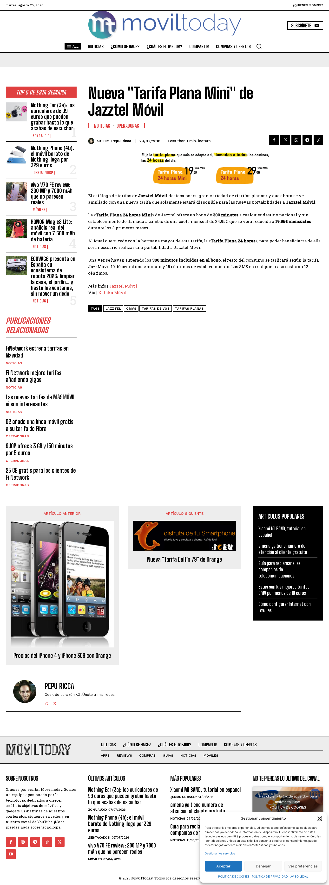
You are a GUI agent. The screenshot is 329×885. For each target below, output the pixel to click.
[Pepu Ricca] (92, 141)
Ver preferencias (303, 866)
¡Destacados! (43, 173)
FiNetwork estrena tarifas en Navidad (37, 352)
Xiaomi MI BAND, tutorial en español (205, 789)
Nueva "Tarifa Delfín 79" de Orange (184, 559)
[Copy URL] (318, 140)
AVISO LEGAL (299, 876)
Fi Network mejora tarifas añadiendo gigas (33, 376)
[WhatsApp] (296, 140)
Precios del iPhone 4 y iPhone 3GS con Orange (62, 655)
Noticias (39, 247)
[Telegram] (307, 140)
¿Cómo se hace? (183, 797)
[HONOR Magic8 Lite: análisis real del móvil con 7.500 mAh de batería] (16, 228)
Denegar (263, 866)
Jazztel (113, 308)
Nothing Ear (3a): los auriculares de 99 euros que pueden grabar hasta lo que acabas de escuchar (53, 117)
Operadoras (17, 436)
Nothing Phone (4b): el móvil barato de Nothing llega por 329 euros (52, 157)
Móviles (39, 210)
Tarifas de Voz (156, 308)
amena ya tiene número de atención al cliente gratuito (282, 549)
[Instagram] (46, 702)
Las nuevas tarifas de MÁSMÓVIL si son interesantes (40, 401)
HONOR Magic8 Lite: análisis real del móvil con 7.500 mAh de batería (53, 231)
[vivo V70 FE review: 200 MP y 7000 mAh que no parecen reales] (16, 191)
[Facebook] (274, 140)
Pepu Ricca (121, 141)
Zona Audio (41, 136)
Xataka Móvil (112, 292)
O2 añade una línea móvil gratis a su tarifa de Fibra (39, 425)
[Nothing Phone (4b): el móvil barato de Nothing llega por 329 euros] (16, 154)
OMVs (131, 308)
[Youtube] (11, 854)
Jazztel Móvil (123, 286)
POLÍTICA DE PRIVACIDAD (270, 876)
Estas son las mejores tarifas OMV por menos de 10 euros (283, 590)
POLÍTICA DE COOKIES (234, 876)
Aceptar (223, 866)
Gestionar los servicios (220, 853)
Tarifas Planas (189, 308)
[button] (319, 818)
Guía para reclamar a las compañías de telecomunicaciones (279, 569)
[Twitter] (285, 140)
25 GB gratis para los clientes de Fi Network (41, 474)
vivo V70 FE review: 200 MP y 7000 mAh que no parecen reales (51, 194)
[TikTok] (47, 842)
